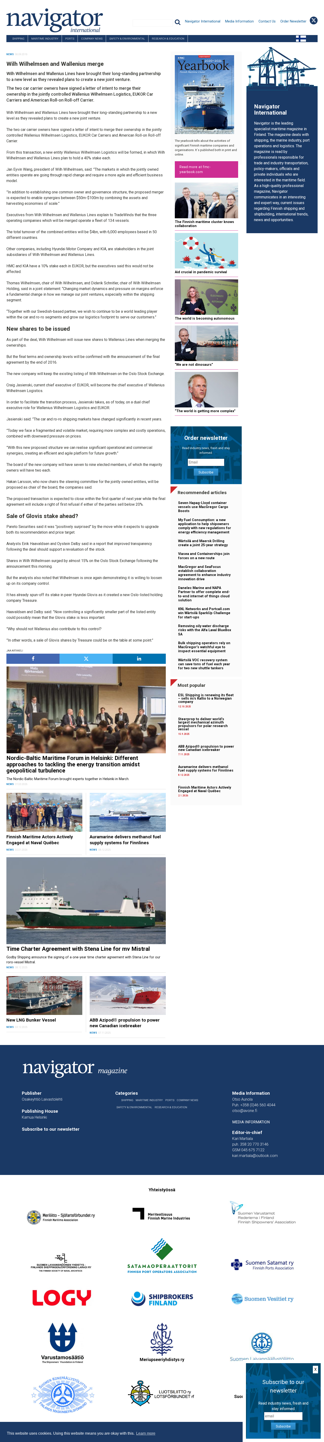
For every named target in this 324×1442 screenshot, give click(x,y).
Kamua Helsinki (34, 1117)
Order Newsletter (293, 21)
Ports (69, 38)
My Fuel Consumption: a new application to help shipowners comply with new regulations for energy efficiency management (204, 526)
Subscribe (206, 472)
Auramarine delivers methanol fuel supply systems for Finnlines (205, 768)
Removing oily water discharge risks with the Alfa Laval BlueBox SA (204, 630)
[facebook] (33, 659)
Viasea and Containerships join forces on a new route (204, 556)
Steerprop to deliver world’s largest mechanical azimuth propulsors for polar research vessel (203, 724)
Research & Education (168, 38)
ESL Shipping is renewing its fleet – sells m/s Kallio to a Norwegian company (206, 698)
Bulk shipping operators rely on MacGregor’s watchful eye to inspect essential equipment (204, 647)
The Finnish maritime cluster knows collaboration (204, 224)
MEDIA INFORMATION (251, 1122)
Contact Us (267, 21)
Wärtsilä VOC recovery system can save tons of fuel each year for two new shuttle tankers (204, 664)
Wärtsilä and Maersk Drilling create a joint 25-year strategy (203, 543)
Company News (91, 38)
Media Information (239, 21)
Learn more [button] (145, 1433)
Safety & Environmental (127, 38)
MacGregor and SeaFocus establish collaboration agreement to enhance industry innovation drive (204, 573)
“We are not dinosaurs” (194, 365)
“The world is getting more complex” (205, 411)
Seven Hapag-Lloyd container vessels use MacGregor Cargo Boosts (203, 507)
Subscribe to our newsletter (50, 1129)
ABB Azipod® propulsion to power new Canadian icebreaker (206, 748)
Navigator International (202, 21)
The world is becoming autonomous (205, 319)
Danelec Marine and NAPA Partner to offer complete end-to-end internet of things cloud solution (204, 594)
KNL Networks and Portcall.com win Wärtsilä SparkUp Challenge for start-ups (204, 613)
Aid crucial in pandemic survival (201, 272)
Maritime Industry (44, 38)
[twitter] (86, 659)
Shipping (18, 38)
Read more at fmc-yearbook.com (195, 169)
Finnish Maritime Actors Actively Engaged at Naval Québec (204, 789)
